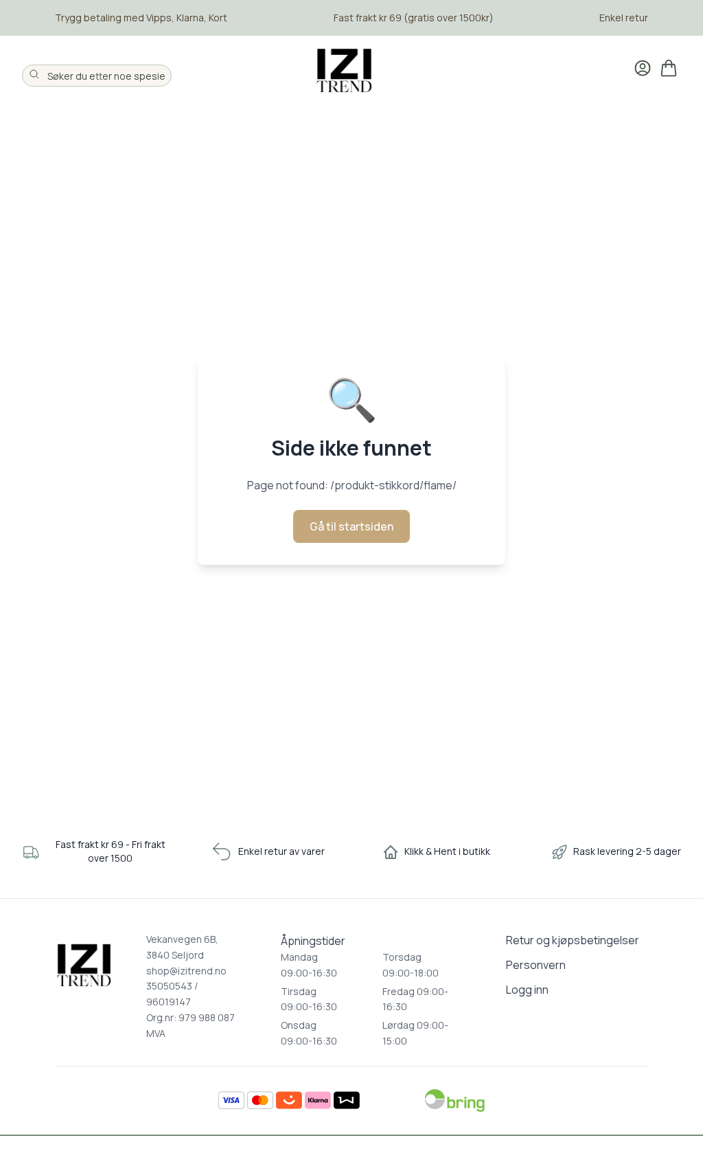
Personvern (536, 964)
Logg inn (527, 989)
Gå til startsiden (351, 526)
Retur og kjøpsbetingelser (572, 940)
